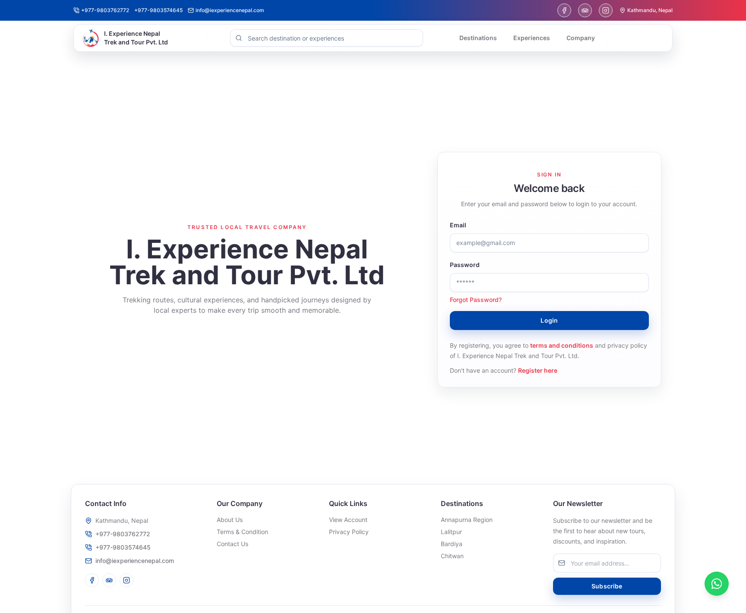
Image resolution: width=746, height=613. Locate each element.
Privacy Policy (349, 531)
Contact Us (232, 543)
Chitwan (452, 556)
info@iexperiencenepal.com (134, 560)
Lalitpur (451, 531)
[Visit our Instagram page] (606, 10)
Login (549, 320)
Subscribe (606, 586)
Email (458, 225)
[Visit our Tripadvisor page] (585, 10)
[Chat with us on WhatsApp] (717, 584)
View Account (348, 519)
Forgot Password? (476, 299)
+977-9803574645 (123, 547)
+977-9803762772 (122, 534)
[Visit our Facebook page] (564, 10)
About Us (230, 519)
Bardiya (451, 543)
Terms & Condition (242, 531)
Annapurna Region (467, 519)
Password (465, 264)
